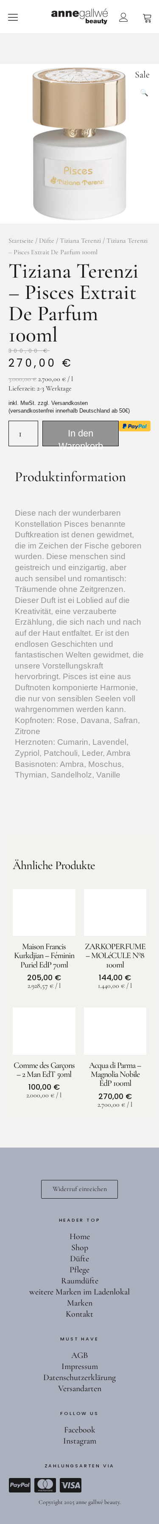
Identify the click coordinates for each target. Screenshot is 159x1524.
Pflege (79, 1270)
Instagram (79, 1441)
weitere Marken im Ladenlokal (79, 1292)
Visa (70, 1485)
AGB (79, 1355)
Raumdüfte (79, 1281)
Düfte (46, 240)
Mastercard (45, 1485)
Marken (79, 1303)
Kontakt (79, 1314)
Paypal (19, 1485)
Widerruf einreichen (80, 1189)
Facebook (79, 1430)
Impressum (79, 1366)
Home (80, 1236)
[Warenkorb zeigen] (147, 17)
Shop (79, 1248)
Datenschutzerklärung (79, 1377)
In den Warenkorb (81, 437)
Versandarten (79, 1388)
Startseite (20, 240)
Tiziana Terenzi (80, 240)
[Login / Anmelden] (123, 17)
